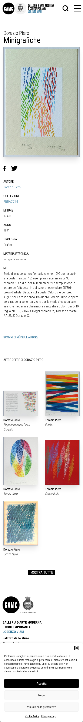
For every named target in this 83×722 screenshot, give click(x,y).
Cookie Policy (32, 716)
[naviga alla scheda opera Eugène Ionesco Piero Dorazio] (21, 403)
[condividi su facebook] (7, 168)
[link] (8, 8)
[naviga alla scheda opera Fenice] (62, 394)
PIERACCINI (10, 201)
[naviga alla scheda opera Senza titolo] (21, 461)
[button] (76, 648)
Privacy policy (48, 716)
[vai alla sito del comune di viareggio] (28, 604)
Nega (41, 695)
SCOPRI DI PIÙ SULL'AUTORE (20, 337)
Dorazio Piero (12, 187)
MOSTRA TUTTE (41, 573)
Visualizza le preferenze (41, 707)
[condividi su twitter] (16, 168)
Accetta (42, 684)
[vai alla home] (11, 604)
